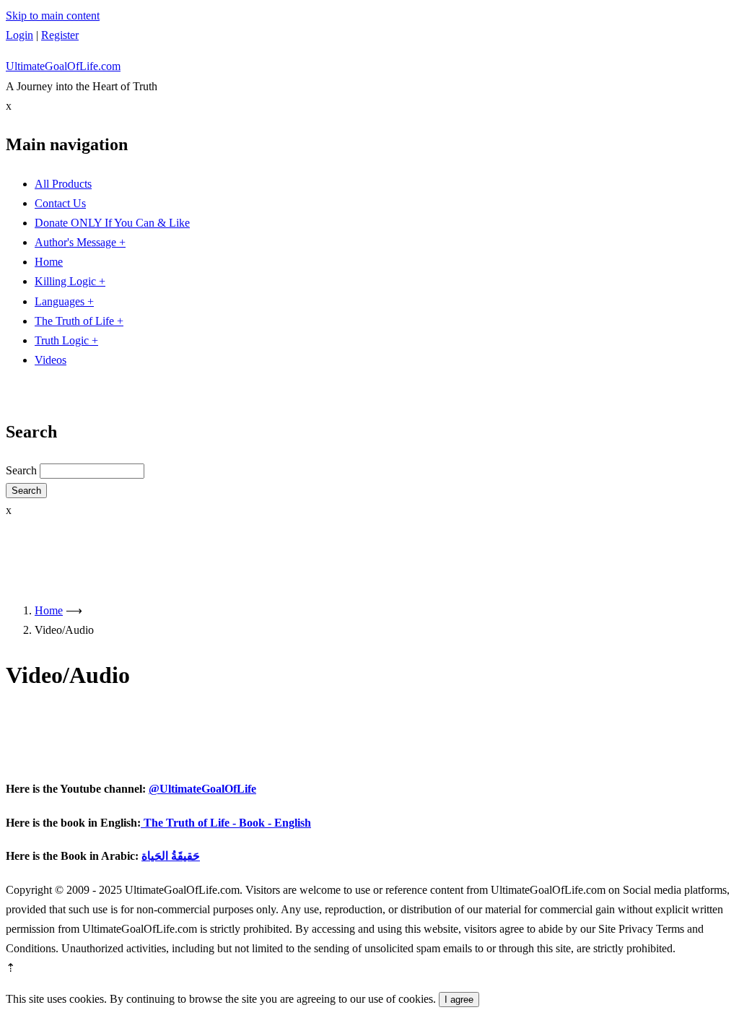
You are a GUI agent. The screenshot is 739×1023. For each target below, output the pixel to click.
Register (60, 35)
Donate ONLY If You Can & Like (112, 223)
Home (49, 262)
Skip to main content (53, 15)
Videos (50, 360)
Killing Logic (70, 281)
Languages (64, 301)
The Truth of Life (79, 321)
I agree (459, 999)
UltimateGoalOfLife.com (63, 66)
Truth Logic (66, 340)
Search (21, 470)
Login (19, 35)
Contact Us (60, 203)
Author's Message (80, 242)
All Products (63, 184)
